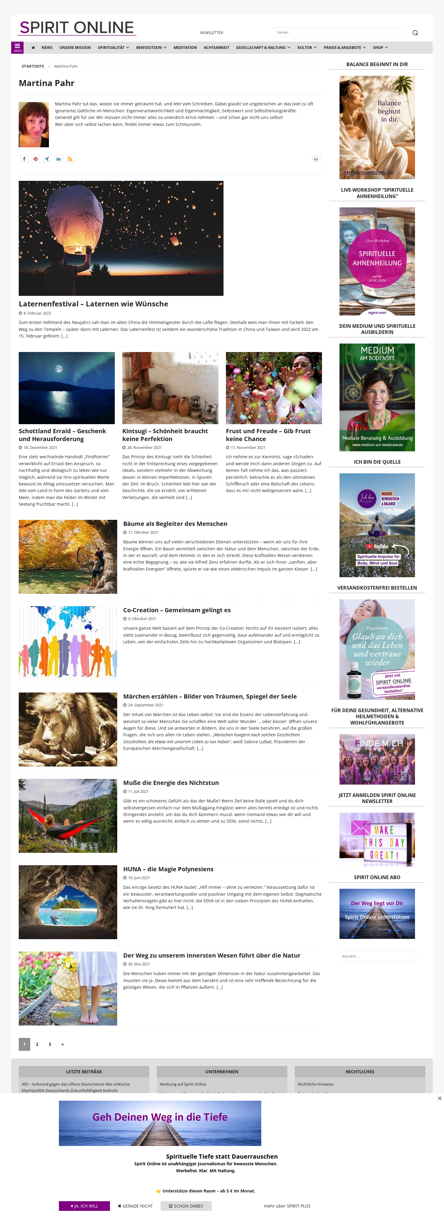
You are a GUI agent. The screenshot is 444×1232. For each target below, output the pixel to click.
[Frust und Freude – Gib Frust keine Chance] (274, 388)
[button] (24, 158)
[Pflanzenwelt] (68, 989)
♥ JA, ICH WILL (84, 1206)
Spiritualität (111, 47)
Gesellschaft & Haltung (261, 47)
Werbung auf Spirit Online (183, 1084)
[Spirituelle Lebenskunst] (68, 816)
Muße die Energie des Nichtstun (171, 783)
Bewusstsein (149, 47)
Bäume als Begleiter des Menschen (175, 524)
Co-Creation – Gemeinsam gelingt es (177, 610)
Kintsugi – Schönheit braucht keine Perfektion (165, 435)
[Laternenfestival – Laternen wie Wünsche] (170, 238)
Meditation (185, 47)
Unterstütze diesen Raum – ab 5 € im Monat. (208, 1191)
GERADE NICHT (135, 1206)
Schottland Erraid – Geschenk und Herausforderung (62, 435)
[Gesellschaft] (68, 643)
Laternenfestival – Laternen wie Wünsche (93, 304)
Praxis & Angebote (342, 47)
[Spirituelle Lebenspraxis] (68, 557)
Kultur (305, 47)
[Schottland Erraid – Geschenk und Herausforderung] (67, 388)
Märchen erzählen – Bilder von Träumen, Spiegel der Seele (210, 696)
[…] (64, 336)
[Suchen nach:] (377, 956)
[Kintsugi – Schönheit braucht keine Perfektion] (170, 388)
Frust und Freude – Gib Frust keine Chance (268, 435)
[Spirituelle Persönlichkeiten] (68, 902)
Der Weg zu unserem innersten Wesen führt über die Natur (212, 955)
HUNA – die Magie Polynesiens (168, 869)
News (47, 47)
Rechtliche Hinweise (315, 1084)
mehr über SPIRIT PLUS (287, 1206)
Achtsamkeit (216, 47)
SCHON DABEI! (186, 1206)
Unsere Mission (75, 47)
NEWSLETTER (211, 32)
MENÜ (18, 51)
